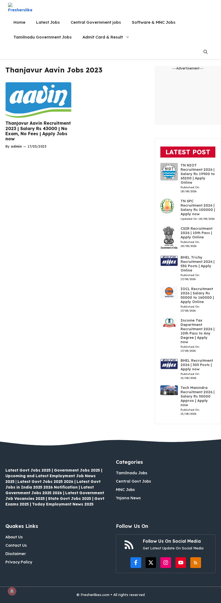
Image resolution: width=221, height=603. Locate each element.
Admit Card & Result (102, 37)
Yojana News (128, 498)
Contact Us (16, 545)
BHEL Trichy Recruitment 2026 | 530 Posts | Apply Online (198, 263)
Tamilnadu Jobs (131, 472)
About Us (14, 537)
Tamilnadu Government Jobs (42, 37)
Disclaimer (15, 553)
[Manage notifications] (12, 591)
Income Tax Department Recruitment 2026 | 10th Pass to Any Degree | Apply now (198, 331)
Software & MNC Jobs (153, 22)
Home (19, 22)
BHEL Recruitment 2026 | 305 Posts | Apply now (197, 364)
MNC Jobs (125, 489)
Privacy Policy (18, 562)
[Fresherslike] (22, 7)
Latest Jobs (48, 22)
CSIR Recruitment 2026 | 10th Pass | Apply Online (196, 232)
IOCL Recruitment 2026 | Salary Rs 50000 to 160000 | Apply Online (197, 295)
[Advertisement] (188, 98)
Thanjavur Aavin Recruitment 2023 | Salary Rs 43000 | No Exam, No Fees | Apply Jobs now (38, 130)
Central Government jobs (96, 22)
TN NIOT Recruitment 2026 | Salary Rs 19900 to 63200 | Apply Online (198, 173)
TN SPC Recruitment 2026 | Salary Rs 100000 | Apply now (198, 207)
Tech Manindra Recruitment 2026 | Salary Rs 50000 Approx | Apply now (198, 396)
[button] (205, 51)
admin (16, 146)
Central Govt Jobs (133, 481)
